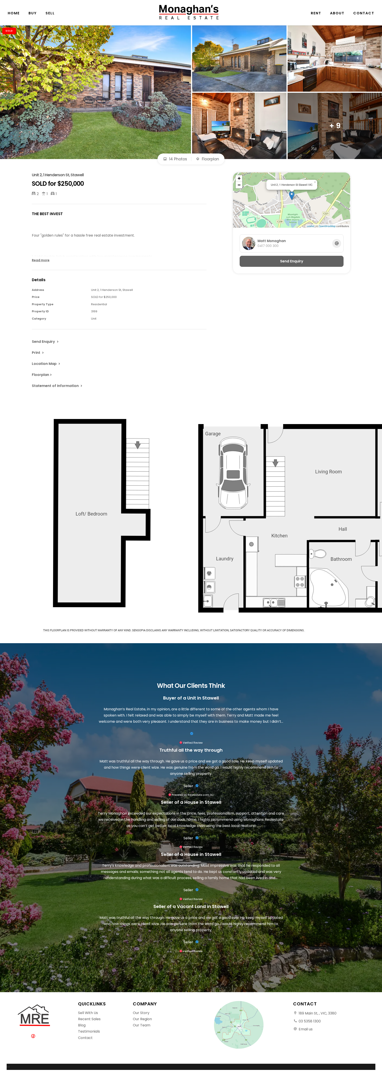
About (337, 13)
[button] (38, 352)
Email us (306, 1029)
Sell (50, 13)
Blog (82, 1025)
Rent (316, 13)
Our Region (142, 1019)
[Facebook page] (34, 1036)
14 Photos (177, 159)
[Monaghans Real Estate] (191, 12)
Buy (33, 13)
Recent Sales (89, 1019)
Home (14, 13)
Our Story (141, 1012)
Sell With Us (88, 1012)
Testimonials (89, 1031)
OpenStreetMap (327, 226)
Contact (363, 13)
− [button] (239, 185)
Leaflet (310, 226)
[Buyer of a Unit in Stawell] (191, 733)
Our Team (141, 1025)
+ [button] (239, 178)
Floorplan (210, 159)
